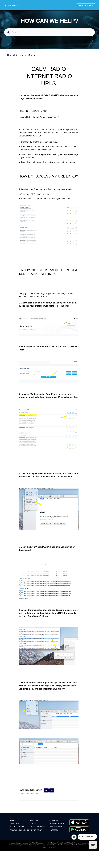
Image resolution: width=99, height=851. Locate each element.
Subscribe (34, 820)
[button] (46, 790)
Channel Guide (56, 827)
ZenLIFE (33, 823)
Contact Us (54, 820)
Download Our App (58, 823)
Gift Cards (14, 823)
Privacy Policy (36, 830)
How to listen (13, 55)
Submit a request (86, 5)
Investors (54, 830)
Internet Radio (28, 55)
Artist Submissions (38, 827)
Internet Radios (17, 827)
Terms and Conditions (19, 830)
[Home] (12, 5)
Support (13, 820)
